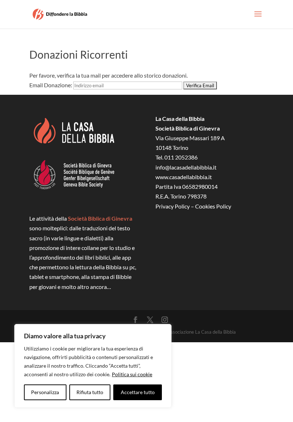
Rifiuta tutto (89, 392)
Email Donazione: (50, 85)
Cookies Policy (213, 206)
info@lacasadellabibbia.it (186, 167)
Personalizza (45, 392)
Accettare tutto (138, 392)
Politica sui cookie (132, 374)
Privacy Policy (172, 206)
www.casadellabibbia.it (183, 176)
